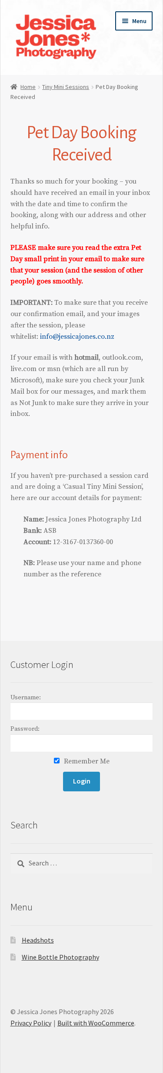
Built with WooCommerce (95, 1022)
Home (28, 87)
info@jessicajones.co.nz (77, 336)
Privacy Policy (30, 1022)
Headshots (38, 940)
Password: (25, 729)
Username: (25, 698)
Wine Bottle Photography (60, 957)
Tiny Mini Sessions (65, 87)
